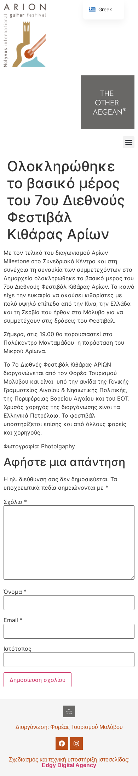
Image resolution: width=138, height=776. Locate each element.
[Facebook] (62, 743)
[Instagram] (76, 743)
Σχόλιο (15, 502)
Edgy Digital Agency (69, 765)
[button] (128, 142)
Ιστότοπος (17, 648)
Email (13, 620)
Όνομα (15, 591)
